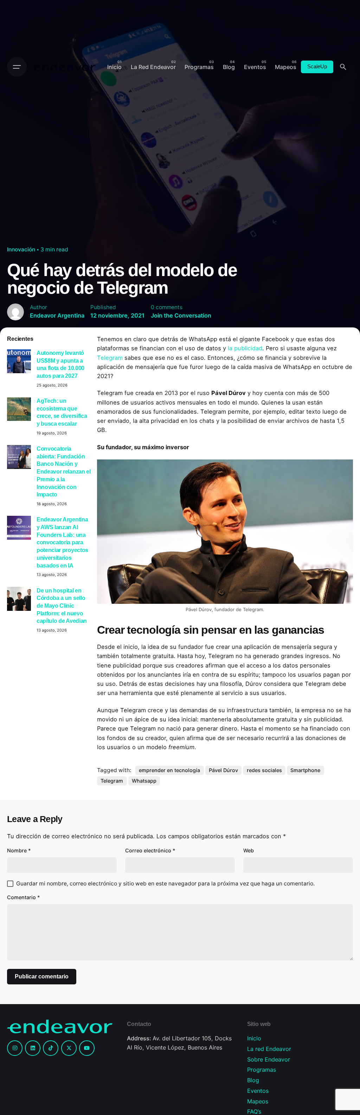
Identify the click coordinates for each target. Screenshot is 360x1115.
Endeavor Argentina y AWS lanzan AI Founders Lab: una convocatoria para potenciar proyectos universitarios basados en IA (62, 542)
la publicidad (245, 348)
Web (248, 850)
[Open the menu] (17, 67)
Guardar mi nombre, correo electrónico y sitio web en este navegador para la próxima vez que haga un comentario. (165, 883)
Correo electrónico (150, 850)
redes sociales (264, 770)
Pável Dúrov (223, 770)
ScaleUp (317, 66)
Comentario (23, 897)
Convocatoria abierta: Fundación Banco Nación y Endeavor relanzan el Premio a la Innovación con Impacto (64, 471)
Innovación (21, 249)
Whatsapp (144, 781)
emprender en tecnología (169, 770)
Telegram (110, 357)
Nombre (19, 850)
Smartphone (305, 770)
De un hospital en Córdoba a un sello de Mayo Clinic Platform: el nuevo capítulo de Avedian (62, 605)
